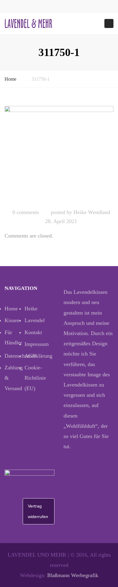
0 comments (25, 212)
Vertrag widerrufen (38, 511)
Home (10, 79)
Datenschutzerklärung (15, 356)
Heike (31, 309)
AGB (30, 356)
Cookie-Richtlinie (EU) (34, 378)
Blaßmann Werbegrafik (72, 575)
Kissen (12, 320)
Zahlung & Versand (14, 378)
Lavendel (34, 320)
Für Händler (13, 337)
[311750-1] (59, 155)
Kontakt (33, 332)
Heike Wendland (92, 212)
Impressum (34, 344)
